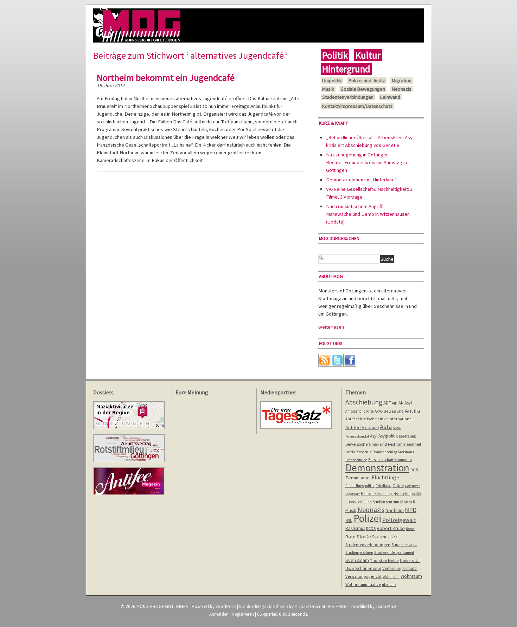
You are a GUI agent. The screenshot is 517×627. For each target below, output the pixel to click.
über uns (389, 584)
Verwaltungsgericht (363, 576)
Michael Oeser (307, 606)
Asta (386, 426)
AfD (394, 403)
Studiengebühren (359, 552)
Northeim (394, 510)
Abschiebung (363, 402)
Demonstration (377, 467)
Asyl (373, 436)
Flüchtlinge (385, 477)
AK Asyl (405, 403)
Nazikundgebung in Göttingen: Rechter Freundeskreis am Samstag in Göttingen (366, 162)
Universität (410, 560)
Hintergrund (346, 69)
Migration (401, 80)
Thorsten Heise (384, 560)
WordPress (226, 606)
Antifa (412, 410)
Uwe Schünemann (363, 568)
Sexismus (380, 537)
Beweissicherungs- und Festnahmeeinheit (383, 444)
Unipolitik (332, 80)
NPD (410, 510)
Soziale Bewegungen (363, 89)
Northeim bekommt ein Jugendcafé (166, 77)
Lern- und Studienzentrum (378, 501)
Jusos (350, 501)
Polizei (367, 518)
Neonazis (401, 89)
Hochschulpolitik (407, 493)
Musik (328, 89)
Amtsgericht (355, 411)
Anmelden (219, 614)
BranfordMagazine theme (263, 606)
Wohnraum (411, 576)
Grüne (398, 485)
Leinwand (390, 97)
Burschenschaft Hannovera (390, 459)
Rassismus (355, 528)
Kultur (368, 55)
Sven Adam (357, 560)
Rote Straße (358, 537)
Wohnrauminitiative (363, 584)
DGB (414, 469)
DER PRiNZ (337, 606)
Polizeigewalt (399, 519)
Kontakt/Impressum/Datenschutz (357, 106)
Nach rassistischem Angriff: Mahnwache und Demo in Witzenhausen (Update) (368, 214)
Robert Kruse (391, 528)
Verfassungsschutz (399, 568)
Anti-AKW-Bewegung (385, 411)
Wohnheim (391, 576)
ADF (387, 403)
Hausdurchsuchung (376, 493)
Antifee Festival (362, 427)
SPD (393, 536)
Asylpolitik (388, 436)
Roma (410, 528)
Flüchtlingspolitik (360, 485)
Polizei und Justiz (367, 80)
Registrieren (243, 614)
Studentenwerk (404, 544)
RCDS (371, 528)
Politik (335, 55)
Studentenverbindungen (348, 97)
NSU (348, 520)
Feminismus (358, 477)
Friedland (383, 485)
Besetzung (407, 436)
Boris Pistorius (358, 451)
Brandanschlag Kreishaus (393, 452)
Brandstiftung (356, 460)
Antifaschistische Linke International (379, 418)
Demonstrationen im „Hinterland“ (361, 179)
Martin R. (408, 501)
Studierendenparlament (394, 552)
